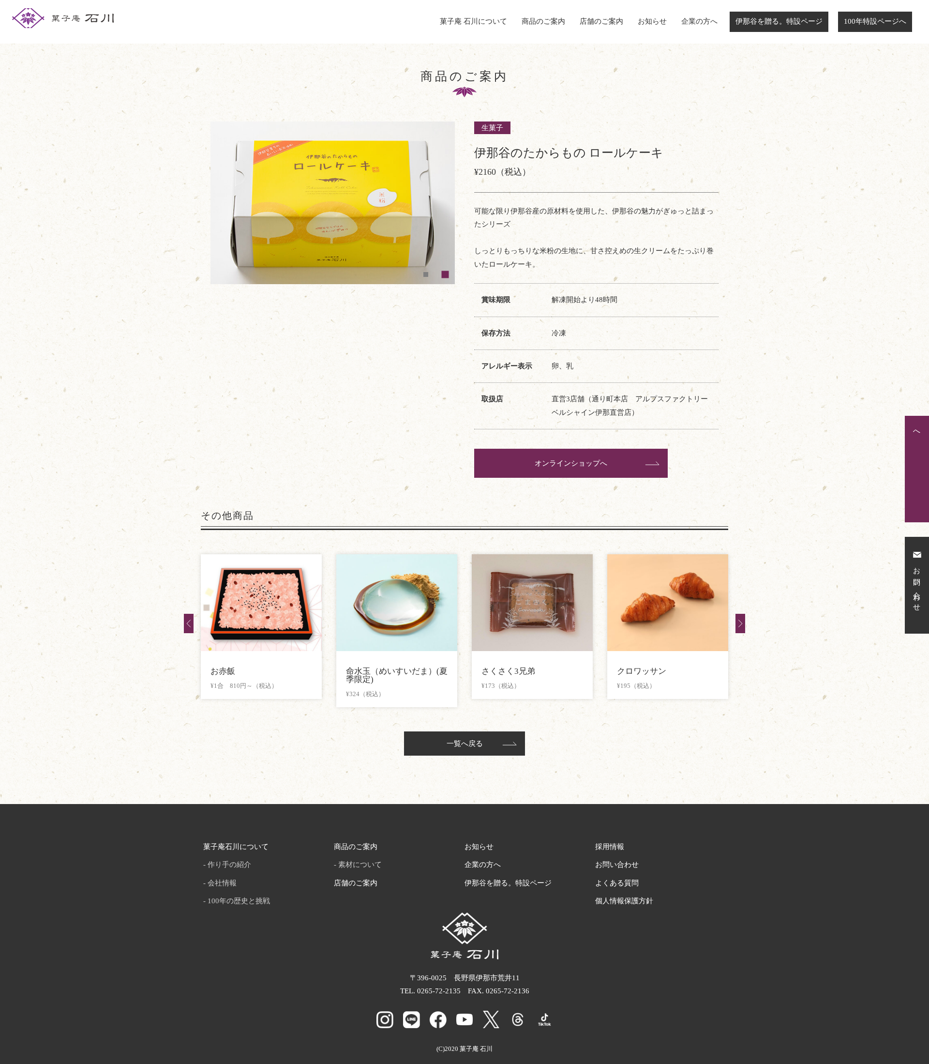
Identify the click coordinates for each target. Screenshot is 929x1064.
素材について (360, 864)
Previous (189, 623)
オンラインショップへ (571, 463)
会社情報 (222, 883)
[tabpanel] (332, 203)
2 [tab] (445, 274)
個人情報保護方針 (624, 901)
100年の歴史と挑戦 (239, 901)
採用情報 (609, 847)
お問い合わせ (617, 864)
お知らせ (652, 21)
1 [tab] (426, 274)
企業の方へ (699, 21)
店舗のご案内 (601, 21)
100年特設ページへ (875, 21)
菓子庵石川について (236, 847)
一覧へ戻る (465, 743)
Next (740, 623)
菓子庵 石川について (473, 21)
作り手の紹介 (229, 864)
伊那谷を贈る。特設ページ (779, 21)
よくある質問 (617, 883)
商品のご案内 (543, 21)
